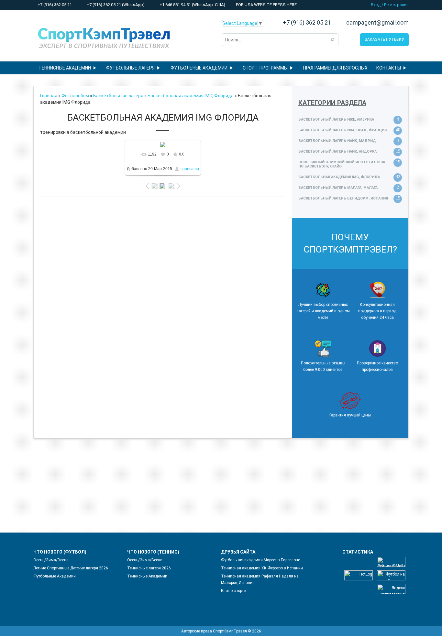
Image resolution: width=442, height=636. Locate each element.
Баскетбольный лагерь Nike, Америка (336, 119)
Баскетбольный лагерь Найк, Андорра (337, 151)
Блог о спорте (233, 590)
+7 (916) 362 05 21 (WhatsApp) (115, 4)
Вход (376, 4)
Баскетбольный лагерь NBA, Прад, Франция (342, 130)
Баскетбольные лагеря (118, 95)
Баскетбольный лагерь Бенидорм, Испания (343, 198)
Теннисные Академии (147, 576)
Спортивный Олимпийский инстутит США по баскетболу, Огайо (341, 164)
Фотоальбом (75, 95)
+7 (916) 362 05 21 (54, 4)
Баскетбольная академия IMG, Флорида (191, 95)
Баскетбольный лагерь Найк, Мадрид (337, 141)
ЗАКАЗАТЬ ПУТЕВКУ (384, 39)
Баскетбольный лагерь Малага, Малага (338, 188)
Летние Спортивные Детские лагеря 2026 (70, 568)
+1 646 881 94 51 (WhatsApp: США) (192, 4)
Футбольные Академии (54, 576)
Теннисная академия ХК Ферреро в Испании (262, 568)
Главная (48, 95)
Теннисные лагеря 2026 (149, 568)
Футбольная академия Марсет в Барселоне (260, 560)
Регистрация (396, 4)
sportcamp (190, 169)
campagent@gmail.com (377, 22)
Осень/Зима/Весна (51, 560)
